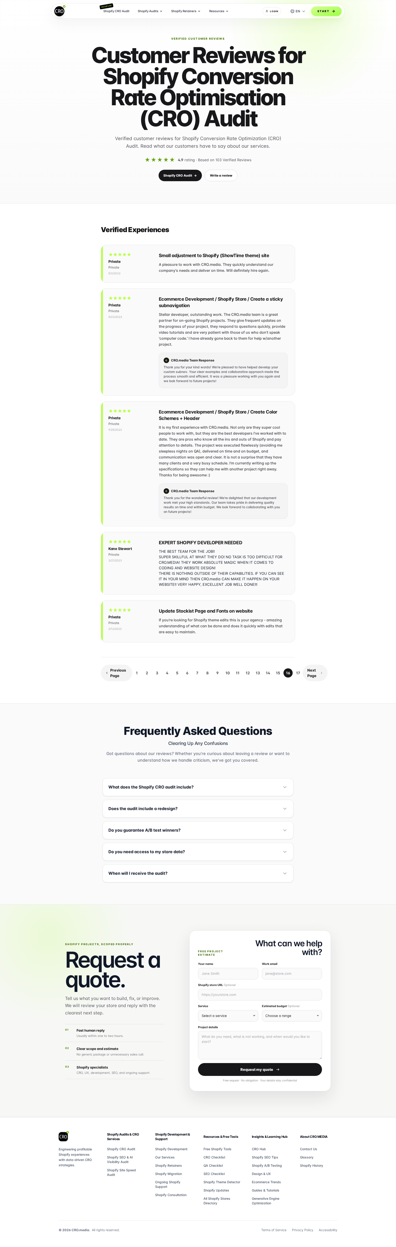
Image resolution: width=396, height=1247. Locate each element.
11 (237, 673)
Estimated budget (281, 1006)
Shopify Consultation (171, 1195)
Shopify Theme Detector (222, 1182)
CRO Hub (259, 1149)
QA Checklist (213, 1165)
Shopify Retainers (168, 1165)
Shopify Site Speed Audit (121, 1172)
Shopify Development (171, 1149)
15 (278, 673)
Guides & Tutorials (265, 1190)
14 (268, 673)
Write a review (221, 175)
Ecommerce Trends (266, 1182)
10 (228, 673)
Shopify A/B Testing (267, 1165)
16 (288, 673)
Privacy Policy (302, 1230)
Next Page (311, 673)
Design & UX (261, 1174)
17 (298, 673)
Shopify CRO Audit (180, 175)
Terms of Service (273, 1230)
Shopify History (311, 1165)
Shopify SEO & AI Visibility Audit (120, 1159)
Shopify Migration (168, 1174)
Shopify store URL (217, 985)
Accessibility (328, 1230)
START (323, 11)
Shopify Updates (216, 1190)
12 (248, 673)
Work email (269, 964)
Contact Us (308, 1149)
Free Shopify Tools (217, 1149)
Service (203, 1006)
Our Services (165, 1157)
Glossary (307, 1157)
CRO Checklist (214, 1157)
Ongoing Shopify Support (167, 1184)
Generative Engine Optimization (265, 1201)
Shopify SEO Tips (265, 1157)
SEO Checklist (214, 1174)
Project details (208, 1027)
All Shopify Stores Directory (217, 1201)
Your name (205, 964)
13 (258, 673)
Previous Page (118, 673)
